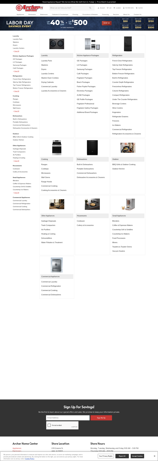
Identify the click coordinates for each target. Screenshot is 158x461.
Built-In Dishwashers (20, 119)
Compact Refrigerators (121, 95)
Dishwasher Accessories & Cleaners (25, 128)
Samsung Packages (19, 65)
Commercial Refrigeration (21, 203)
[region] (79, 456)
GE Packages (17, 59)
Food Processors (118, 238)
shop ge (107, 23)
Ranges (15, 99)
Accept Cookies (137, 456)
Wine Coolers (117, 108)
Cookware (16, 169)
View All (16, 51)
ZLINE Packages (83, 95)
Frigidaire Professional (85, 104)
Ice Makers (116, 125)
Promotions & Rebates (90, 14)
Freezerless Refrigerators (122, 86)
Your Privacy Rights (105, 456)
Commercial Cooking (20, 206)
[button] (98, 8)
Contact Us (137, 14)
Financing (105, 14)
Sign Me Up (101, 418)
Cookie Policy (29, 459)
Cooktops (16, 102)
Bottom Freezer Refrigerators (23, 88)
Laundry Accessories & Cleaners (53, 91)
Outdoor (16, 134)
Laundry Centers (18, 48)
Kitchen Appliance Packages (23, 56)
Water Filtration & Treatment (51, 242)
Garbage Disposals (19, 149)
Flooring (75, 14)
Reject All (122, 456)
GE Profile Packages (85, 99)
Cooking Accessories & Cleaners (53, 190)
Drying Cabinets (47, 82)
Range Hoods (46, 182)
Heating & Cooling (19, 158)
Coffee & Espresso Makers (22, 183)
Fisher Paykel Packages (86, 86)
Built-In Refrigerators (120, 78)
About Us (126, 14)
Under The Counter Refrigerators (124, 99)
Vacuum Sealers (118, 251)
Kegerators (116, 112)
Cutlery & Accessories (20, 172)
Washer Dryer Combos (50, 78)
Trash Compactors (19, 152)
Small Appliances (19, 177)
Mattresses (44, 14)
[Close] (154, 456)
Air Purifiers (17, 155)
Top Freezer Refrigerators (22, 85)
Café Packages (18, 68)
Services (116, 14)
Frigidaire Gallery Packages (87, 108)
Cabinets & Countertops (60, 14)
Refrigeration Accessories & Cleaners (126, 134)
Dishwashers (17, 116)
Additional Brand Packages (87, 112)
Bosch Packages (83, 82)
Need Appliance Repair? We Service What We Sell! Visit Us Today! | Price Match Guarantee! (79, 2)
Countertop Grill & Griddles (22, 186)
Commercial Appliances (21, 197)
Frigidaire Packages (84, 78)
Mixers (114, 242)
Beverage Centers (119, 104)
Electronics (32, 14)
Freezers (115, 121)
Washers (16, 42)
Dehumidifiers (46, 238)
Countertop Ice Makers (20, 189)
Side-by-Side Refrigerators (22, 82)
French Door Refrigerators (22, 79)
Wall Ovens (17, 108)
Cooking (16, 96)
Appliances (20, 14)
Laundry (16, 36)
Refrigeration (17, 76)
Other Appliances (19, 145)
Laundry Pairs (17, 39)
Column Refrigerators (120, 91)
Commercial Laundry (20, 200)
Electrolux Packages (85, 91)
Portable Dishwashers (20, 122)
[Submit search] (90, 8)
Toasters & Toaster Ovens (122, 247)
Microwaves (17, 105)
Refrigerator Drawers (120, 117)
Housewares (17, 165)
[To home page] (29, 8)
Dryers (15, 45)
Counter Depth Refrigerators (123, 82)
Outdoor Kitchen (18, 140)
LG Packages (17, 62)
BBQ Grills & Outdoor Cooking (23, 137)
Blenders (16, 180)
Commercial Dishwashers (21, 125)
